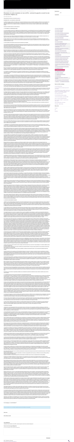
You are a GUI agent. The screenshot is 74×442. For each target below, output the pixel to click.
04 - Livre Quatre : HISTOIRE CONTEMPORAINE (62, 33)
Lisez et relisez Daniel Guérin (59, 93)
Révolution (56, 111)
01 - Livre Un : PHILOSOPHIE (59, 28)
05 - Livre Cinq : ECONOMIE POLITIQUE (60, 34)
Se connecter (9, 441)
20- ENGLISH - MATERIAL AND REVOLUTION (61, 62)
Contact (12, 441)
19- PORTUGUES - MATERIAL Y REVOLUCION (61, 61)
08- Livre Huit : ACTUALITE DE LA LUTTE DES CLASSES (61, 40)
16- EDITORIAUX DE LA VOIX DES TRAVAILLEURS (62, 56)
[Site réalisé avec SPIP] (69, 441)
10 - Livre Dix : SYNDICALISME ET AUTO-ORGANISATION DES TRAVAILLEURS (61, 44)
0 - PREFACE (57, 81)
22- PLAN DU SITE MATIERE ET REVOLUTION (61, 66)
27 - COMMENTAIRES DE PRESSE (60, 74)
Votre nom (5, 412)
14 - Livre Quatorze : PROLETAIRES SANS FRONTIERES (61, 53)
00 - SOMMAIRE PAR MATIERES (64, 81)
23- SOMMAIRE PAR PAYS (59, 68)
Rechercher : (57, 11)
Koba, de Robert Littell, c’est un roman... (60, 102)
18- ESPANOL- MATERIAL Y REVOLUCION (61, 59)
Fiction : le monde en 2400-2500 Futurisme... (61, 98)
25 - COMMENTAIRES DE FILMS (59, 71)
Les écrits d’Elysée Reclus (58, 86)
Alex (10, 16)
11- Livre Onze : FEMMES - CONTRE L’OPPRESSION (60, 46)
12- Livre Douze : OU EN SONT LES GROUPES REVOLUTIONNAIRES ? (61, 49)
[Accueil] (12, 4)
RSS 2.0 (15, 441)
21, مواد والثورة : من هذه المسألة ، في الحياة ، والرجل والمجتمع (62, 65)
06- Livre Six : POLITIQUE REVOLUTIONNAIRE (61, 36)
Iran (55, 109)
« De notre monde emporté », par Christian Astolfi (61, 96)
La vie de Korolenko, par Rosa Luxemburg (60, 95)
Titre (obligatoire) (7, 422)
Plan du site (5, 441)
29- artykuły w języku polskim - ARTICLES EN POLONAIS (61, 78)
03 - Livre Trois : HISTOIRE (59, 31)
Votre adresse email (7, 415)
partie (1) (18, 18)
